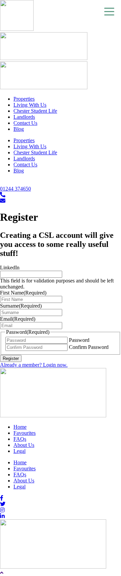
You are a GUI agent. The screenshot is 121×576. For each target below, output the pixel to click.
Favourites (24, 433)
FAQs (19, 439)
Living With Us (29, 105)
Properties (24, 99)
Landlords (24, 117)
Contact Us (25, 123)
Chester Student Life (35, 111)
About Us (23, 445)
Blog (18, 129)
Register (11, 358)
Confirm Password (89, 347)
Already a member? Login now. (34, 365)
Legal (19, 451)
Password (79, 340)
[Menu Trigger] (109, 11)
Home (20, 427)
